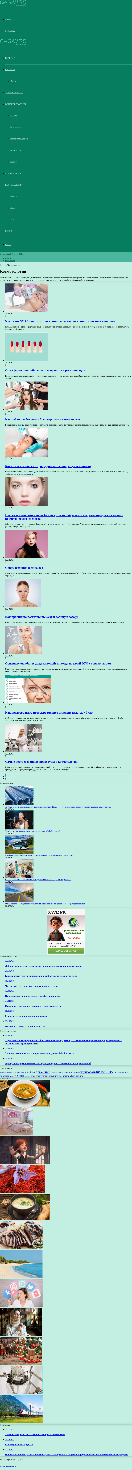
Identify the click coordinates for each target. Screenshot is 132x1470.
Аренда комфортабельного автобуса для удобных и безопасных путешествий (39, 855)
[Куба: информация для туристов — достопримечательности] (21, 1278)
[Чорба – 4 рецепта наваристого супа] (25, 1106)
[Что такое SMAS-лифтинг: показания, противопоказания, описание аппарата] (26, 311)
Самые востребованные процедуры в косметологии (41, 761)
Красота (13, 162)
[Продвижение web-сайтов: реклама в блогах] (21, 1307)
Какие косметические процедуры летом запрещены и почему (48, 466)
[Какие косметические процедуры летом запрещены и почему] (26, 456)
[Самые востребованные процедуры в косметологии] (23, 751)
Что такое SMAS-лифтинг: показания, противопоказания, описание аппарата (60, 321)
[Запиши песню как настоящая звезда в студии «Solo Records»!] (19, 829)
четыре (65, 1075)
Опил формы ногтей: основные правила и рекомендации (45, 370)
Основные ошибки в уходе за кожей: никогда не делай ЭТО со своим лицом (58, 663)
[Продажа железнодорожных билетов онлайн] (21, 1423)
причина (123, 1072)
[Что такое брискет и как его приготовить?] (21, 1249)
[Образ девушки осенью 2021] (26, 557)
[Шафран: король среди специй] (22, 1192)
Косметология (13, 185)
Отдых (9, 231)
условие (44, 1075)
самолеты (27, 1076)
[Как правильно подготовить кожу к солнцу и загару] (23, 607)
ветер (18, 1072)
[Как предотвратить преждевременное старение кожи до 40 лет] (28, 702)
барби (14, 1072)
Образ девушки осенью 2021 (25, 567)
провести (4, 1075)
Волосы (13, 196)
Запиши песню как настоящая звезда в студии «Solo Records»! (32, 831)
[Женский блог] (13, 6)
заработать (54, 1072)
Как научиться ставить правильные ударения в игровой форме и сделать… (38, 879)
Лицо (12, 208)
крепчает (60, 1072)
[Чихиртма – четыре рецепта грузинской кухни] (25, 1220)
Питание (10, 70)
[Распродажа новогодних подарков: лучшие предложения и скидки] (21, 1365)
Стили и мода (13, 173)
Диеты (13, 81)
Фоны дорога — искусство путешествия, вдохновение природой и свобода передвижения (45, 904)
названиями (76, 1072)
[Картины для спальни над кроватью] (16, 1135)
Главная (3, 265)
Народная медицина (19, 139)
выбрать (31, 1072)
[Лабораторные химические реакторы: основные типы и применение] (21, 1394)
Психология (15, 150)
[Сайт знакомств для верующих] (21, 1336)
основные (104, 1072)
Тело (12, 219)
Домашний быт (14, 93)
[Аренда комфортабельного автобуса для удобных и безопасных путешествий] (19, 853)
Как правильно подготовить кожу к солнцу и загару (41, 617)
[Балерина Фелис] (25, 1163)
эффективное (76, 1075)
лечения (68, 1072)
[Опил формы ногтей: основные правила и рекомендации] (26, 360)
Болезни (14, 116)
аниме (2, 1072)
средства (35, 1075)
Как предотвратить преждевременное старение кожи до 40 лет (49, 712)
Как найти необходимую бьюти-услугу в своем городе (42, 419)
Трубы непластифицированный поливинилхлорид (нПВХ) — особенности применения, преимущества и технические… (58, 807)
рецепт (19, 1075)
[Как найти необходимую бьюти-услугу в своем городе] (26, 409)
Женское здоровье (15, 104)
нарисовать (88, 1072)
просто (12, 1076)
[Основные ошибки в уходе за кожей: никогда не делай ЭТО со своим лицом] (23, 653)
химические (55, 1075)
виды (23, 1072)
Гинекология (16, 127)
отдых (115, 1072)
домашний (43, 1072)
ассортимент (8, 1072)
